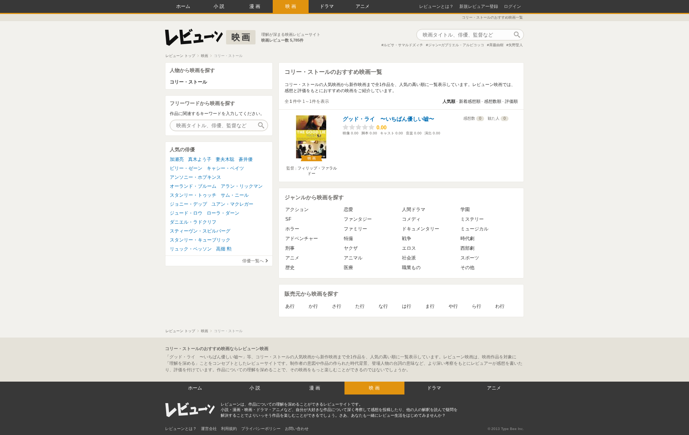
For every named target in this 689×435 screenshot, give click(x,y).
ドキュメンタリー (420, 228)
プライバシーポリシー (261, 428)
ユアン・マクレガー (232, 204)
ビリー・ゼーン (186, 168)
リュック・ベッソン (191, 249)
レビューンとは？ (436, 6)
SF (288, 219)
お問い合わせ (297, 428)
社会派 (409, 257)
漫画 (255, 6)
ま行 (430, 306)
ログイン (512, 6)
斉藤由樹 (496, 45)
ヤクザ (351, 248)
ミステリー (472, 219)
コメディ (411, 219)
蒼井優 (246, 159)
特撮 (348, 238)
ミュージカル (474, 228)
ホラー (292, 228)
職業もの (411, 267)
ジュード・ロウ (186, 213)
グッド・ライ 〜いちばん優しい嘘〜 (388, 119)
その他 (467, 267)
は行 (406, 306)
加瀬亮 (177, 159)
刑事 (290, 248)
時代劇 (467, 238)
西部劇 (467, 248)
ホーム (183, 6)
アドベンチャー (301, 238)
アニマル (353, 257)
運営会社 (209, 428)
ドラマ (327, 6)
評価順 (511, 101)
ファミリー (355, 228)
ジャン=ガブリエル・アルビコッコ (456, 45)
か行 (313, 306)
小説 (220, 6)
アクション (297, 209)
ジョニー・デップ (188, 204)
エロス (409, 248)
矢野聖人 (515, 45)
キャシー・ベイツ (225, 168)
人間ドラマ (413, 209)
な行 (383, 306)
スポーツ (469, 257)
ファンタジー (358, 219)
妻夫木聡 (225, 159)
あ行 (290, 306)
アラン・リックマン (242, 186)
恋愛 (348, 209)
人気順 (448, 101)
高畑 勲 (223, 249)
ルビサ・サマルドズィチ (403, 45)
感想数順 (492, 101)
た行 (360, 306)
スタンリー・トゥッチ (193, 195)
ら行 (476, 306)
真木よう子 (199, 159)
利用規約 (229, 428)
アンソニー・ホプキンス (195, 177)
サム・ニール (235, 195)
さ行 (336, 306)
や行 (453, 306)
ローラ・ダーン (223, 213)
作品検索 (517, 34)
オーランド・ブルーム (193, 186)
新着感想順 (470, 101)
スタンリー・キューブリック (200, 240)
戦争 (406, 238)
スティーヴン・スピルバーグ (200, 231)
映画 (291, 6)
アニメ (363, 6)
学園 (465, 209)
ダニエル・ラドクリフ (193, 222)
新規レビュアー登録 (478, 6)
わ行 (500, 306)
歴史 (290, 267)
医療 (348, 267)
